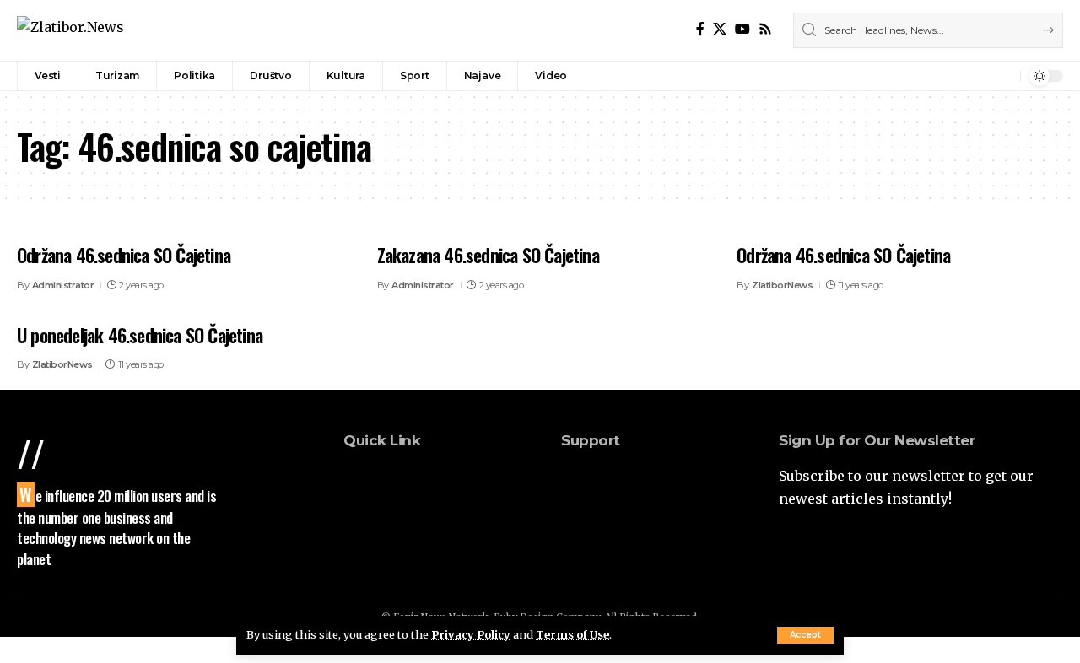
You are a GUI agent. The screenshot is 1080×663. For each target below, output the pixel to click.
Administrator (63, 285)
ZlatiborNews (782, 285)
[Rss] (765, 29)
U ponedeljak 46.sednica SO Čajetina (139, 334)
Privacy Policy (470, 634)
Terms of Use (572, 634)
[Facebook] (700, 29)
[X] (720, 29)
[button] (805, 635)
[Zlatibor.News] (70, 30)
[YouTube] (742, 29)
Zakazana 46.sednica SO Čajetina (488, 254)
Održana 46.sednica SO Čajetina (123, 254)
